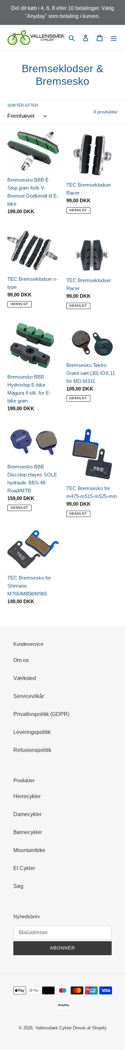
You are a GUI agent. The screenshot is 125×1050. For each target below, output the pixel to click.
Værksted (24, 678)
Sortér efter (22, 105)
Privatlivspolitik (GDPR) (41, 714)
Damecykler (27, 814)
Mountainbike (29, 850)
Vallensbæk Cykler (54, 1027)
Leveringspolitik (32, 732)
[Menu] (114, 37)
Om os (21, 660)
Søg (18, 886)
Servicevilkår (28, 696)
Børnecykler (27, 832)
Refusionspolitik (32, 750)
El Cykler (24, 868)
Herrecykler (27, 796)
